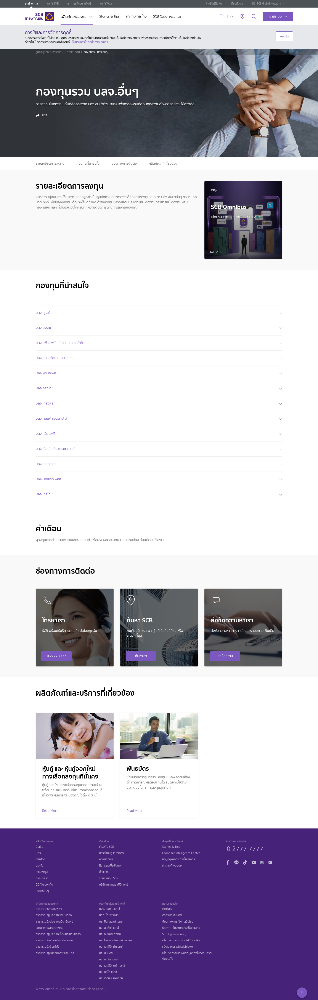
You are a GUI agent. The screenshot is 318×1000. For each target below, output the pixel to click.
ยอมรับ (284, 36)
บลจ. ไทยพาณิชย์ (109, 915)
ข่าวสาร (104, 872)
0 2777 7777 (56, 655)
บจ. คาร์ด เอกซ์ (108, 959)
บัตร (38, 853)
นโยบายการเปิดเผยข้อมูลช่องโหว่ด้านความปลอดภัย (187, 956)
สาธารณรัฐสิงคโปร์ (47, 946)
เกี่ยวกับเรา (237, 4)
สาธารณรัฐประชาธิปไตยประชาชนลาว (58, 934)
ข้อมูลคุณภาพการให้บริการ (178, 859)
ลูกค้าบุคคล (31, 4)
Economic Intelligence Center (181, 853)
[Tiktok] (245, 861)
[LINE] (236, 861)
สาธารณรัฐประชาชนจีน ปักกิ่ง (54, 915)
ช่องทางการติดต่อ (124, 163)
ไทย (223, 16)
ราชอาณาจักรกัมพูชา (49, 909)
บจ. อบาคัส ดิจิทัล (110, 934)
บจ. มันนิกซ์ (106, 953)
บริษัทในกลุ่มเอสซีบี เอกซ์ (113, 884)
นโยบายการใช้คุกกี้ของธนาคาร (89, 42)
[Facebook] (228, 861)
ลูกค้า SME (53, 4)
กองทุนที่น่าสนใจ (88, 163)
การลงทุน (57, 52)
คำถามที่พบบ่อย (172, 865)
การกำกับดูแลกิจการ (111, 853)
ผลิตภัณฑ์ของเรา (74, 17)
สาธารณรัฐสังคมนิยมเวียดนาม (54, 940)
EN (231, 16)
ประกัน (39, 865)
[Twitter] (262, 861)
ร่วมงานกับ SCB (108, 878)
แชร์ (44, 115)
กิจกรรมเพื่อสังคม (110, 865)
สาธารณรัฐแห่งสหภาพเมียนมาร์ (55, 953)
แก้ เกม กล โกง (136, 17)
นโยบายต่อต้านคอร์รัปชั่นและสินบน (182, 940)
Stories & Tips (109, 17)
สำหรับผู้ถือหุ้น (214, 4)
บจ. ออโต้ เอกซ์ (108, 972)
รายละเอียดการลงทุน (50, 163)
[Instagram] (270, 861)
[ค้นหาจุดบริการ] (242, 16)
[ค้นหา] (253, 16)
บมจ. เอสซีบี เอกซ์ (109, 909)
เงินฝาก (40, 859)
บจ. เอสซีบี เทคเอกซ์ (111, 978)
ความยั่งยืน (106, 859)
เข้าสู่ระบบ (275, 16)
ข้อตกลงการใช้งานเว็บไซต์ (178, 921)
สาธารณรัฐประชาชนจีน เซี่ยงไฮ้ (54, 921)
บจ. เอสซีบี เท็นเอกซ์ (111, 946)
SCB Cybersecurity (167, 17)
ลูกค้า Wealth (107, 4)
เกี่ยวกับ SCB (106, 846)
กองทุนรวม (73, 52)
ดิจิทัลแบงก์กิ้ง (44, 884)
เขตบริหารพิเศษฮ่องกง (49, 928)
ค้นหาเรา (141, 655)
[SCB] (39, 16)
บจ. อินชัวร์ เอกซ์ (109, 928)
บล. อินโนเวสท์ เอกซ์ (111, 921)
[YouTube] (254, 861)
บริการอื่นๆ (42, 891)
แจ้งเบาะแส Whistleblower (178, 946)
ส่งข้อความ (225, 655)
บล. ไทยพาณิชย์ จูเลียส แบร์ (115, 940)
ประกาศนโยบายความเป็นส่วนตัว (181, 928)
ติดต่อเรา (167, 909)
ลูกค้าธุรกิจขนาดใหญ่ (79, 4)
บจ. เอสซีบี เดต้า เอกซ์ (112, 965)
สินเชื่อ (39, 846)
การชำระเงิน (43, 878)
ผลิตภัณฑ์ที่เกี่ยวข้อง (163, 163)
